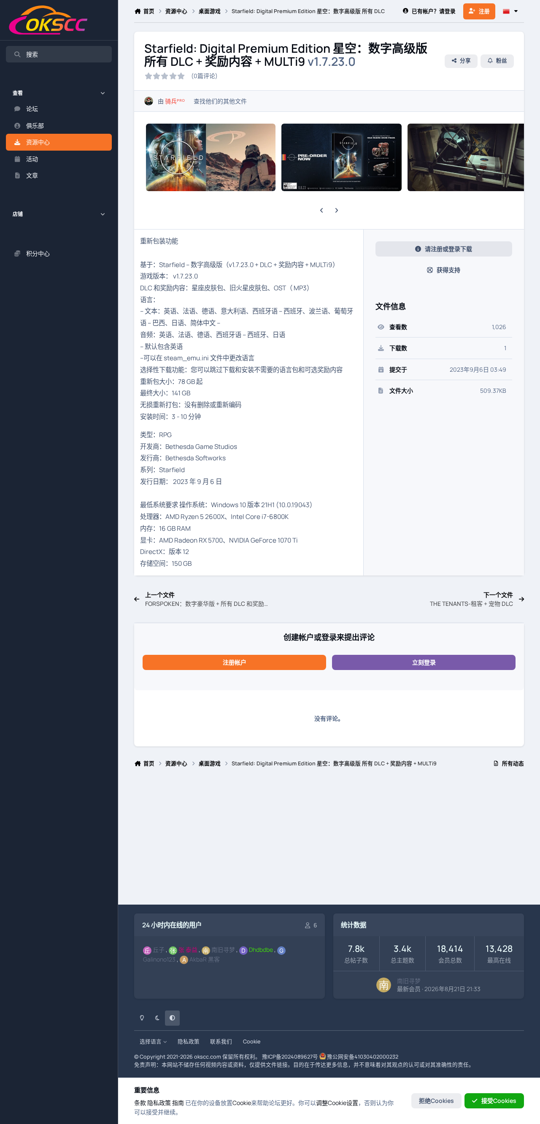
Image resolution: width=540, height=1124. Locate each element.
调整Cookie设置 (337, 1103)
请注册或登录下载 (448, 249)
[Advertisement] (329, 840)
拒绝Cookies (436, 1101)
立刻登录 (424, 662)
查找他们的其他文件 (220, 101)
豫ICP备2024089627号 (290, 1056)
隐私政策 (189, 1041)
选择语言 (151, 1041)
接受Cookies (498, 1101)
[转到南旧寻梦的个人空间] (383, 985)
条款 (140, 1103)
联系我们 (221, 1041)
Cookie (251, 1041)
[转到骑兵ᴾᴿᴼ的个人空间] (148, 101)
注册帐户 (234, 662)
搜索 (32, 54)
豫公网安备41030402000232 (362, 1056)
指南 (178, 1103)
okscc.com (207, 1056)
